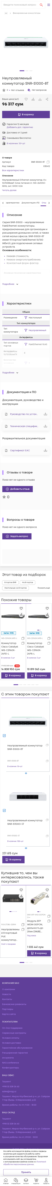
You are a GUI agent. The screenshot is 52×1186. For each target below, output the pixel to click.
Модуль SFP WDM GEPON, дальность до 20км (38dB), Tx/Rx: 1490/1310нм (35, 926)
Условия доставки (11, 1043)
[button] (26, 43)
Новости (6, 994)
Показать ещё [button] (44, 588)
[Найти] (41, 5)
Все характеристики (13, 170)
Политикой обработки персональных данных (24, 1163)
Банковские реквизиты (14, 1004)
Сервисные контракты (14, 1033)
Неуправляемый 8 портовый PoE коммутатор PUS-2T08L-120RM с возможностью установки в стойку (10, 935)
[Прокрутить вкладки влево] (3, 203)
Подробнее (8, 284)
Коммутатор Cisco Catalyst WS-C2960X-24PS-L (35, 648)
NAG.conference (10, 1062)
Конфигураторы (10, 1067)
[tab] (12, 203)
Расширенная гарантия (15, 1052)
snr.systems (8, 1057)
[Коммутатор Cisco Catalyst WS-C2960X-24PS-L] (39, 616)
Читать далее (9, 190)
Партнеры (7, 1009)
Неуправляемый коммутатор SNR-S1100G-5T (24, 822)
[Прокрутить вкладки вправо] (49, 203)
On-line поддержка (12, 1028)
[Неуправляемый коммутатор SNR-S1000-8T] (27, 722)
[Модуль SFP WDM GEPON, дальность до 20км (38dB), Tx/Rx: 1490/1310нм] (39, 898)
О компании (8, 989)
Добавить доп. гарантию (20, 127)
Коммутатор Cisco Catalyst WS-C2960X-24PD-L (9, 648)
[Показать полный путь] (6, 13)
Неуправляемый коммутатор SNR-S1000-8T (24, 747)
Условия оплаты (10, 1038)
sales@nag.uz (9, 1091)
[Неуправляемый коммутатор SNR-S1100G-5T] (27, 796)
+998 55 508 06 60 (10, 1086)
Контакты (7, 999)
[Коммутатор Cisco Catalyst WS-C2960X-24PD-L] (13, 616)
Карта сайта (9, 1014)
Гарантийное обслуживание (17, 1048)
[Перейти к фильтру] (26, 317)
